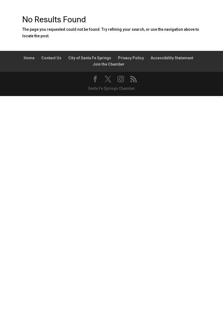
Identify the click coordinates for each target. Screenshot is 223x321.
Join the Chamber (109, 64)
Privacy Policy (131, 58)
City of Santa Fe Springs (89, 58)
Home (29, 58)
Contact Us (51, 58)
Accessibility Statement (172, 58)
